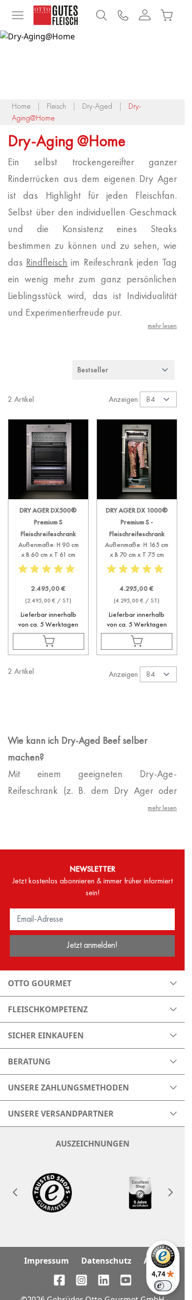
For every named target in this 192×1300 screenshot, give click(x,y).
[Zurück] (15, 1192)
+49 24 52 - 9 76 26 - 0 (123, 15)
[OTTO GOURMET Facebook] (59, 1280)
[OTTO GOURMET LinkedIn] (103, 1280)
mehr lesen (162, 325)
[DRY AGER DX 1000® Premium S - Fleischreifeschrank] (137, 566)
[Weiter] (170, 1192)
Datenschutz (106, 1260)
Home (21, 106)
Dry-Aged (97, 106)
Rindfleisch (46, 262)
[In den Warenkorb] (48, 641)
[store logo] (55, 15)
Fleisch (56, 106)
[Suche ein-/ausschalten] (101, 15)
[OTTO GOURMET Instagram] (81, 1280)
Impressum (46, 1260)
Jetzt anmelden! (92, 944)
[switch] (163, 1285)
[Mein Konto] (145, 15)
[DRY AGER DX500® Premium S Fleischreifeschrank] (48, 566)
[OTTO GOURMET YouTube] (126, 1280)
